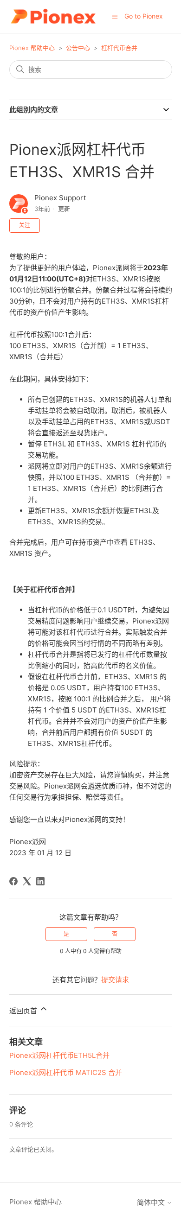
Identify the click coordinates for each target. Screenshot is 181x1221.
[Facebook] (13, 881)
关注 (24, 225)
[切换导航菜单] (115, 16)
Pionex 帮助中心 (32, 47)
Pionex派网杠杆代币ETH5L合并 (59, 1055)
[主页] (53, 16)
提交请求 (115, 979)
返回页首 (24, 1010)
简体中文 (152, 1202)
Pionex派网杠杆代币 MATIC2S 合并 (65, 1072)
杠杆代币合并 (119, 47)
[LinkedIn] (40, 881)
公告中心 (78, 47)
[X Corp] (27, 881)
